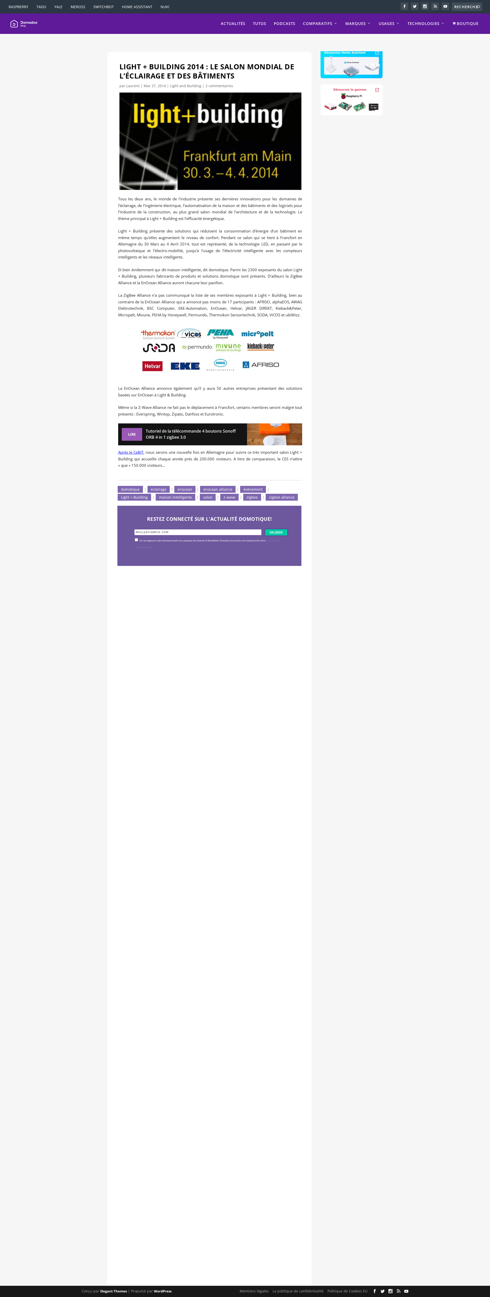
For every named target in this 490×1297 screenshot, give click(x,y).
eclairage (158, 489)
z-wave (229, 497)
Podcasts (284, 23)
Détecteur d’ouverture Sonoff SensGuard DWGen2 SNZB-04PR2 (203, 1056)
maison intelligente (175, 497)
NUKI (165, 6)
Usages (387, 23)
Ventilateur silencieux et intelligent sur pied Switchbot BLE (198, 1232)
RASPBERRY (18, 6)
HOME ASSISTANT (137, 6)
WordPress (163, 1291)
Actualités (233, 23)
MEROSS (78, 6)
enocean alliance (217, 489)
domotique (130, 489)
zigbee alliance (282, 497)
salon (207, 497)
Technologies (423, 23)
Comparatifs (317, 23)
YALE (58, 6)
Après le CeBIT (131, 452)
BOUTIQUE (467, 23)
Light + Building (134, 497)
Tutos (259, 23)
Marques (355, 23)
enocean (185, 489)
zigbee (252, 497)
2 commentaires (219, 85)
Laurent (133, 85)
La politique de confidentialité (298, 1291)
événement (253, 489)
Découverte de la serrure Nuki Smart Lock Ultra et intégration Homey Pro (205, 706)
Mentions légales (254, 1291)
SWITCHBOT (103, 6)
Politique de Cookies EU (347, 1291)
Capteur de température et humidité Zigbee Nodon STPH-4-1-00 (204, 881)
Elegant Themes (113, 1291)
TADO (41, 6)
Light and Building (185, 85)
